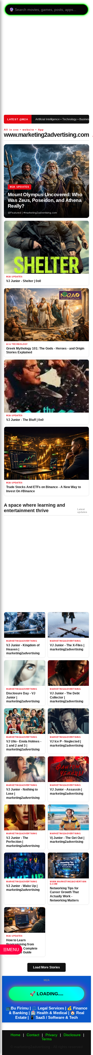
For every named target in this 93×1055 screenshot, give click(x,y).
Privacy (51, 1035)
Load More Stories (46, 967)
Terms (47, 1039)
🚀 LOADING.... (46, 993)
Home (15, 1035)
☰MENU (11, 949)
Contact (33, 1035)
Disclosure (72, 1035)
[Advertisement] (44, 65)
